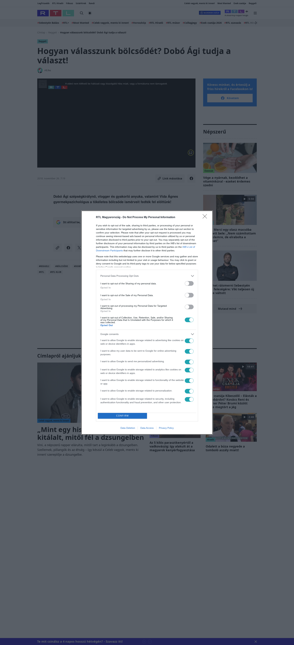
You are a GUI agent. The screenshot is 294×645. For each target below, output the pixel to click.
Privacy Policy (166, 428)
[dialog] (147, 322)
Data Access (147, 428)
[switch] (189, 283)
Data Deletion (127, 428)
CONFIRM (122, 415)
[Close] (206, 217)
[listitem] (147, 276)
